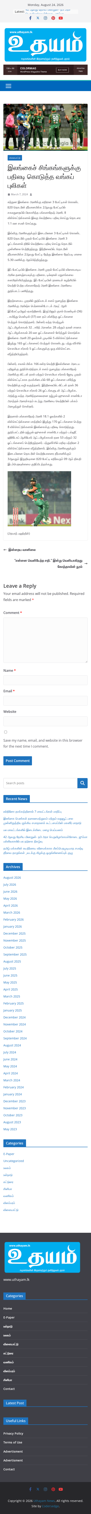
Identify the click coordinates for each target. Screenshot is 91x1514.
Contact (9, 1389)
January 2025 (12, 1010)
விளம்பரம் (9, 1203)
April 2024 (10, 1073)
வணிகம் (8, 1196)
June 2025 (10, 975)
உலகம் (7, 1168)
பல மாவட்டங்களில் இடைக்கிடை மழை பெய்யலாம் (33, 830)
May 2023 (10, 1129)
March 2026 (11, 912)
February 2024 (13, 1087)
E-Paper (8, 1154)
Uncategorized (13, 1161)
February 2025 (13, 1003)
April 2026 (10, 905)
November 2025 (14, 940)
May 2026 (10, 898)
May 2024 (10, 1066)
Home (7, 1308)
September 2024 (15, 1038)
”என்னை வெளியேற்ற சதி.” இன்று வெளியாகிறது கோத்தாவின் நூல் (48, 563)
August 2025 (12, 961)
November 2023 (14, 1108)
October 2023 (12, 1115)
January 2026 (12, 926)
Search (82, 783)
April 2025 (10, 989)
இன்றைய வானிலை (22, 549)
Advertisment (13, 1451)
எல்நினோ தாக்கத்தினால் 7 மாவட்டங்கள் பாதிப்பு (32, 811)
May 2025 (10, 982)
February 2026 (13, 919)
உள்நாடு (7, 1175)
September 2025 (15, 954)
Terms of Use (12, 1442)
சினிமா (7, 1189)
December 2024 (14, 1017)
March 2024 (11, 1080)
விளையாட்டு (14, 157)
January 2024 (12, 1094)
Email (9, 691)
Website (9, 711)
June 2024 (10, 1059)
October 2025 (12, 947)
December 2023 (14, 1101)
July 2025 (9, 968)
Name (9, 670)
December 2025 (14, 933)
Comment (12, 612)
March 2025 (11, 996)
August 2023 (12, 1122)
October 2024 (12, 1031)
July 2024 (9, 1052)
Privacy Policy (13, 1433)
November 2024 (14, 1024)
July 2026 (9, 884)
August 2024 (12, 1045)
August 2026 (12, 877)
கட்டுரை (8, 1182)
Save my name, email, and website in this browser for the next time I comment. (43, 743)
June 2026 (10, 891)
